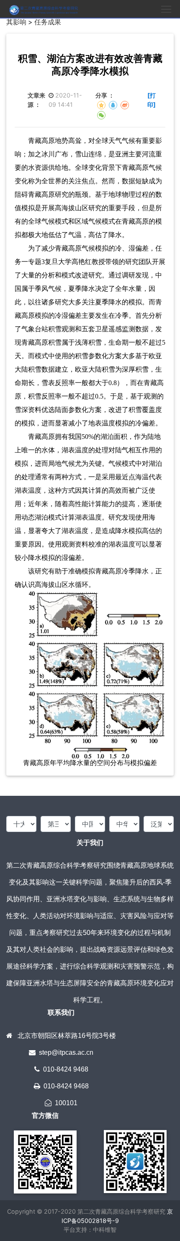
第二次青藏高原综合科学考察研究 (120, 1211)
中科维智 (104, 1229)
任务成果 (47, 22)
